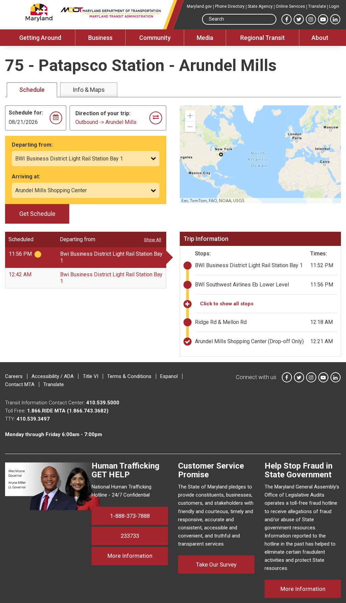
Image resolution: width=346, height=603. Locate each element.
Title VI (90, 376)
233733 (130, 535)
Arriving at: (26, 176)
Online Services (290, 6)
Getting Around (40, 37)
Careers (14, 376)
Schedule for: (26, 112)
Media (205, 37)
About (320, 37)
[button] (190, 115)
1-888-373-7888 (130, 515)
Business (100, 37)
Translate (317, 6)
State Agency (260, 6)
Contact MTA (19, 384)
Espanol (169, 376)
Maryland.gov (199, 6)
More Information (137, 555)
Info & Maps (89, 89)
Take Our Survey (216, 564)
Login (334, 6)
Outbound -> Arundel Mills (106, 122)
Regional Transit (262, 37)
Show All (152, 239)
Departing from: (32, 145)
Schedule (32, 89)
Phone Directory (230, 6)
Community (155, 37)
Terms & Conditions (129, 376)
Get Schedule (37, 213)
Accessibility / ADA (52, 376)
